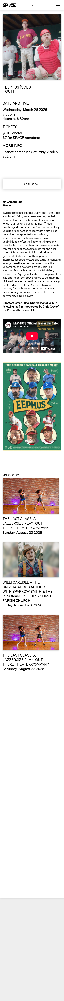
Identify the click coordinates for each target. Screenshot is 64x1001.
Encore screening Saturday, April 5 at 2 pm (30, 154)
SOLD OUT (32, 184)
